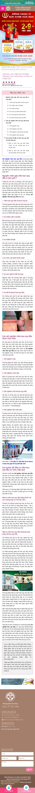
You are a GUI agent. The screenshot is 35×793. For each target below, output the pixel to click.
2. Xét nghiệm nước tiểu (15, 129)
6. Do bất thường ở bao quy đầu (17, 117)
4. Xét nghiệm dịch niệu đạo (16, 135)
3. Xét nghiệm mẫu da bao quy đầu (18, 132)
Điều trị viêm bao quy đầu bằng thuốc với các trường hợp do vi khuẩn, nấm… (19, 145)
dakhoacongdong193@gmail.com (13, 719)
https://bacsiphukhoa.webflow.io (10, 782)
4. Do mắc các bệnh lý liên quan (17, 111)
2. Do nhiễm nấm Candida (16, 105)
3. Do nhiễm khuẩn (14, 108)
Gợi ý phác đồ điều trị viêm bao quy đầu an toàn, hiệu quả (17, 139)
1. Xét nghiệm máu (14, 126)
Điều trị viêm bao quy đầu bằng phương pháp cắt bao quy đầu (19, 151)
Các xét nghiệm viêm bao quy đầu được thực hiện (17, 122)
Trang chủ (4, 67)
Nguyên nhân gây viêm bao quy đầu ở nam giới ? (17, 98)
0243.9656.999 (8, 717)
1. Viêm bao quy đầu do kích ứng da (19, 102)
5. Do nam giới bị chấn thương (17, 114)
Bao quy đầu (11, 67)
